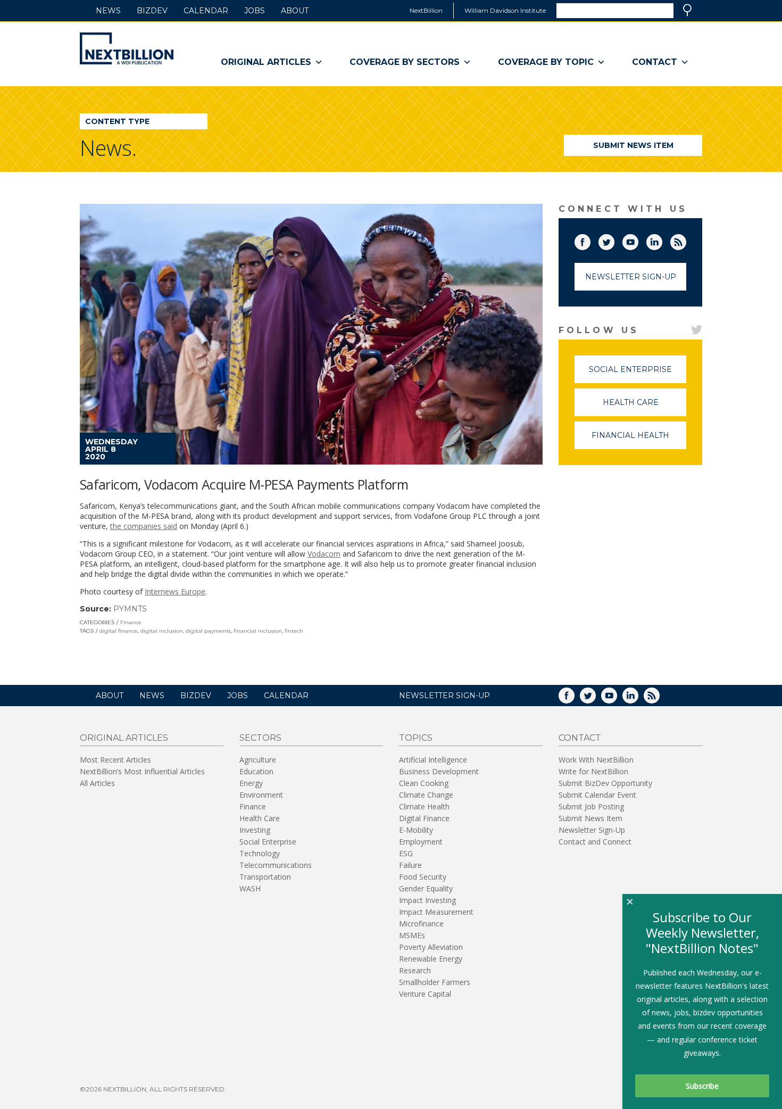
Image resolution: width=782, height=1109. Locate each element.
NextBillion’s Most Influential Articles (142, 771)
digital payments (208, 630)
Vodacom (323, 554)
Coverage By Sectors (405, 62)
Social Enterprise (637, 374)
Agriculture (257, 760)
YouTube (637, 240)
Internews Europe (175, 591)
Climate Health (424, 806)
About (295, 10)
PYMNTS (130, 609)
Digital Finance (424, 818)
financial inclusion (258, 630)
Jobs (254, 10)
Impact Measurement (436, 912)
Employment (421, 842)
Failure (410, 865)
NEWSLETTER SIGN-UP (444, 695)
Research (415, 970)
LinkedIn (661, 240)
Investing (254, 830)
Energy (251, 783)
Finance (131, 622)
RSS (685, 240)
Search (687, 10)
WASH (250, 888)
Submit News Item (633, 145)
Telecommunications (275, 865)
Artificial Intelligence (433, 760)
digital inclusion (161, 630)
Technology (259, 853)
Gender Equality (426, 888)
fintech (294, 630)
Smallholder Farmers (434, 982)
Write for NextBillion (593, 771)
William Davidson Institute (505, 10)
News (108, 10)
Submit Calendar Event (597, 795)
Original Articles (266, 62)
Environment (261, 795)
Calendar (206, 10)
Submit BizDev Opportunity (605, 783)
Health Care (644, 407)
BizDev (152, 10)
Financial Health (639, 440)
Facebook (589, 240)
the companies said (143, 526)
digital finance (118, 630)
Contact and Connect (595, 842)
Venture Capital (425, 994)
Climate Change (426, 795)
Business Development (439, 771)
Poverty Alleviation (431, 947)
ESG (406, 853)
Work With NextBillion (596, 760)
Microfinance (421, 923)
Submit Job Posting (591, 806)
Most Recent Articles (115, 760)
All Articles (97, 783)
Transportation (265, 877)
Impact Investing (427, 900)
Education (256, 771)
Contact (654, 62)
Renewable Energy (430, 959)
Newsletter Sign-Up (630, 277)
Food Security (422, 877)
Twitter (613, 240)
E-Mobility (416, 830)
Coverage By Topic (546, 62)
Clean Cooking (423, 783)
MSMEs (412, 935)
